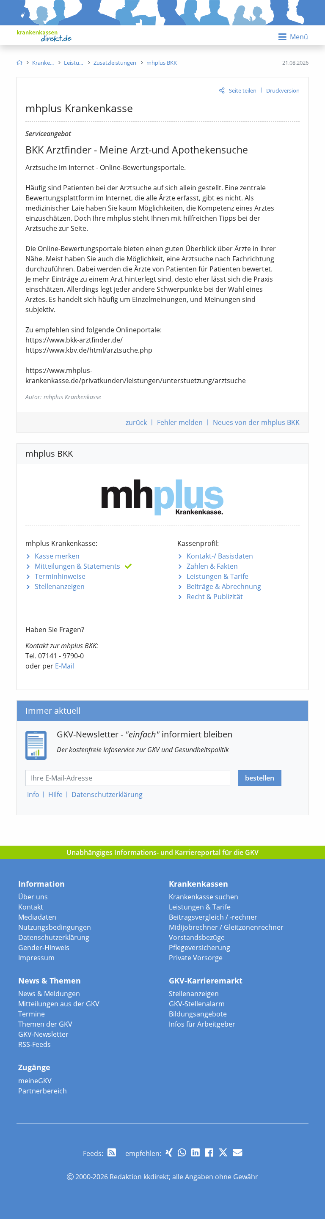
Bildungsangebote (198, 1014)
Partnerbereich (42, 1091)
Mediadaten (37, 917)
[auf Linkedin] (195, 1152)
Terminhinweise (60, 576)
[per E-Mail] (237, 1152)
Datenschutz (107, 794)
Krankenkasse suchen (203, 896)
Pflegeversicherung (199, 947)
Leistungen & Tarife (217, 576)
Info (33, 794)
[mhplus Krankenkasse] (162, 494)
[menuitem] (19, 62)
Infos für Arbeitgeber (202, 1024)
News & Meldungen (49, 993)
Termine (31, 1014)
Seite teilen (242, 90)
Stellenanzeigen (60, 586)
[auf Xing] (169, 1152)
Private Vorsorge (196, 957)
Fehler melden (180, 422)
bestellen (259, 778)
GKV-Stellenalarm (197, 1003)
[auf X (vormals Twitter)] (223, 1152)
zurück (136, 422)
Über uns (33, 896)
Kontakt (30, 907)
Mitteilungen (77, 566)
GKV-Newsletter (43, 1034)
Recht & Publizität (215, 596)
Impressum (36, 957)
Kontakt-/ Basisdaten (220, 556)
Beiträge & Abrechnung (224, 586)
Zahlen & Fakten (212, 566)
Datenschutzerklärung (53, 937)
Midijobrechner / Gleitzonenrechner (226, 927)
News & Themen (49, 980)
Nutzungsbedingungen (54, 927)
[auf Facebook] (209, 1152)
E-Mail (64, 666)
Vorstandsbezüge (197, 937)
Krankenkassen (198, 884)
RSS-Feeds (34, 1044)
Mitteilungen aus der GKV (58, 1003)
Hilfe (55, 794)
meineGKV (35, 1080)
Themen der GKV (45, 1024)
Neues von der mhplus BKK (256, 422)
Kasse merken (57, 556)
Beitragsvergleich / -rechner (213, 917)
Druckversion (283, 90)
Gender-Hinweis (43, 947)
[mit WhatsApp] (182, 1152)
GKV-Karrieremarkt (205, 980)
